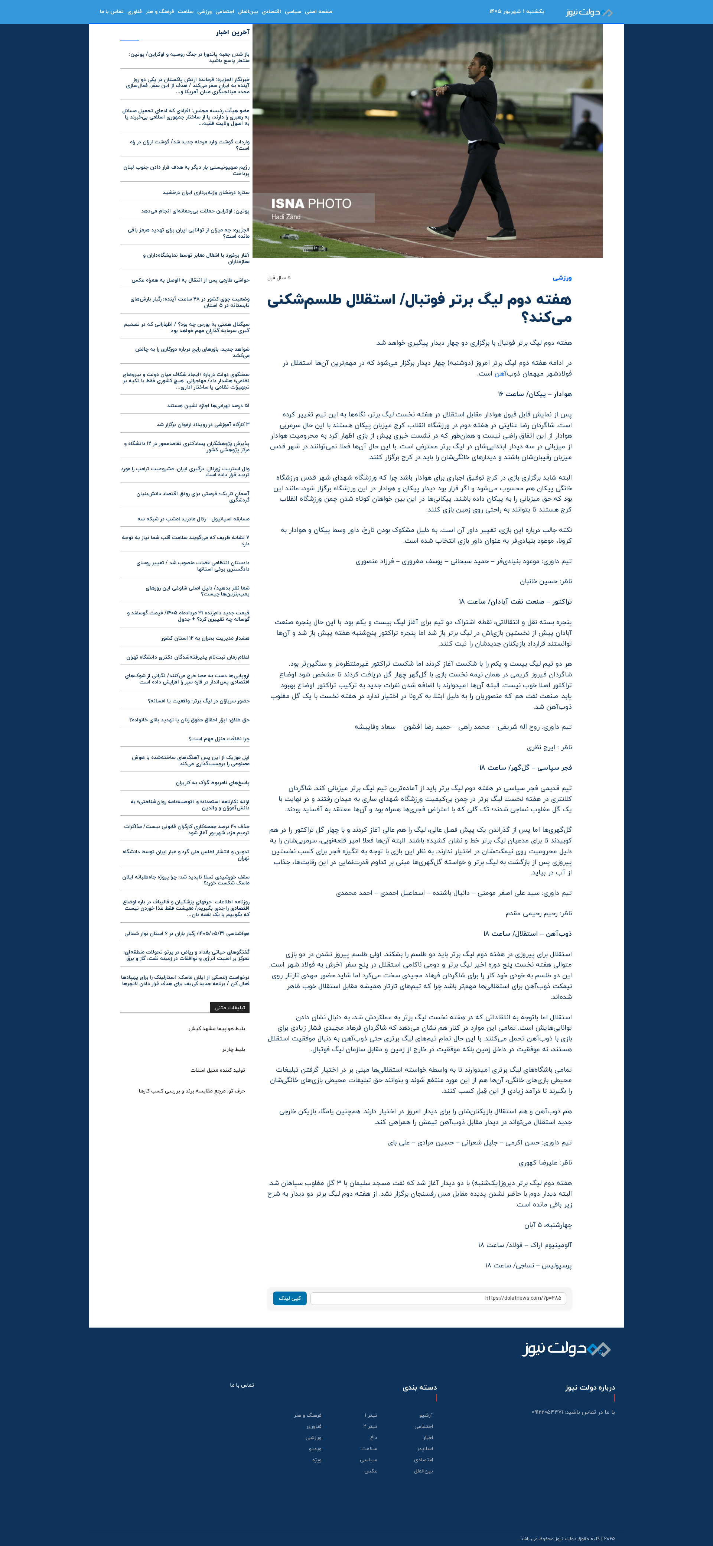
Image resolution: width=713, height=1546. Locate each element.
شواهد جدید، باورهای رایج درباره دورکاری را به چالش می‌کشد (192, 352)
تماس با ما (242, 1385)
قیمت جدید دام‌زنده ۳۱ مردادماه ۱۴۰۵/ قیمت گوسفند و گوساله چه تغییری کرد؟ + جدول (188, 616)
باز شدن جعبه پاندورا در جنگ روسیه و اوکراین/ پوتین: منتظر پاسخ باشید (189, 57)
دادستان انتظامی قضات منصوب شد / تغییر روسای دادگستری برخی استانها (193, 566)
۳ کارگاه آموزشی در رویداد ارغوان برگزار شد (203, 424)
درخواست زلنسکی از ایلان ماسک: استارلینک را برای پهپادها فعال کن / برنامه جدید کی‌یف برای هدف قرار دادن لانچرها (185, 980)
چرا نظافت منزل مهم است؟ (219, 739)
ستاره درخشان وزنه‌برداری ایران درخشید (206, 192)
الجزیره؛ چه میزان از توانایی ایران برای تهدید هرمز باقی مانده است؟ (189, 233)
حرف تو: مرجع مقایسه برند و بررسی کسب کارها (192, 1091)
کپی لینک (290, 1298)
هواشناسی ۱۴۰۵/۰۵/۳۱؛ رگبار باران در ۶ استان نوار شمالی (187, 933)
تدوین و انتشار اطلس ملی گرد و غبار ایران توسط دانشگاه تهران (186, 855)
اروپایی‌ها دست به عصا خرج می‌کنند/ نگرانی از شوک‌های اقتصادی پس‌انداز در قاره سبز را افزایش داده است (187, 679)
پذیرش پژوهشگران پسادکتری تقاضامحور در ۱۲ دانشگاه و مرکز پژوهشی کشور (187, 447)
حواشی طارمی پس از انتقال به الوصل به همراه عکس (190, 280)
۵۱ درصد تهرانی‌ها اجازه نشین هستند (208, 405)
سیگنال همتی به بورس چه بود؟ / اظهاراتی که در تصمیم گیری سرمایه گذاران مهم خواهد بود (187, 327)
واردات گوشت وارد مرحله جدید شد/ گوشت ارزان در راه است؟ (190, 145)
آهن (501, 374)
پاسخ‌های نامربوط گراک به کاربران (213, 782)
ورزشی (562, 278)
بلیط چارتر (233, 1049)
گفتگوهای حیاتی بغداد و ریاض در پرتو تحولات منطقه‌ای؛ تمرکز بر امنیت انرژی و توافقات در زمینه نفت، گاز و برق (186, 955)
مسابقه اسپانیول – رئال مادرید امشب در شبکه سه (193, 519)
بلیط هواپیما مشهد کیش (217, 1028)
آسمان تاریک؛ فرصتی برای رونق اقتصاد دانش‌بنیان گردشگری (193, 497)
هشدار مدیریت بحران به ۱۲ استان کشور (205, 638)
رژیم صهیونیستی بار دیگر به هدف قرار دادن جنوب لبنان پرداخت (186, 170)
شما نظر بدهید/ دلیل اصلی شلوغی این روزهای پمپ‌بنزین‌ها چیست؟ (198, 591)
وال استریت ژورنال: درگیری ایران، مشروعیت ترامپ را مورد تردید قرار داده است (185, 472)
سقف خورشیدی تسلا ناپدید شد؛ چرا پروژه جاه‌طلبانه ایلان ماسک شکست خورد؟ (186, 880)
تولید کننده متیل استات (218, 1070)
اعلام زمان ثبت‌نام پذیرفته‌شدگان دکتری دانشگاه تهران (188, 657)
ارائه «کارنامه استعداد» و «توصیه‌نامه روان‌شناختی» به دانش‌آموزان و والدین (190, 805)
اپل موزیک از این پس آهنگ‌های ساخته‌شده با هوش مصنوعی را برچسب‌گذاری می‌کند (191, 760)
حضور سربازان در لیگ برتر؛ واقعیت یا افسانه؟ (199, 701)
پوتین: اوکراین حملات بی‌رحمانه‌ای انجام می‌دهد (195, 211)
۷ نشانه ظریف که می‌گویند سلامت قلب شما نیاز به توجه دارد (186, 541)
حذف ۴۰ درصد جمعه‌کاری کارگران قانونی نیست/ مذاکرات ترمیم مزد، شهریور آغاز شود (187, 830)
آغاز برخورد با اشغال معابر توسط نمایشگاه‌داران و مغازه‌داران (196, 258)
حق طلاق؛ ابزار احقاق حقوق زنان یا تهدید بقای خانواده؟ (189, 720)
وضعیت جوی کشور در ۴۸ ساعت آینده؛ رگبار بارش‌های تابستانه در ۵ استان (190, 302)
